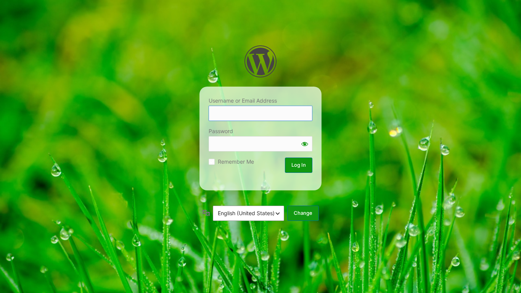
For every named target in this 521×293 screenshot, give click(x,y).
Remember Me (236, 161)
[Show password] (304, 143)
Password (221, 131)
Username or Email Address (243, 100)
